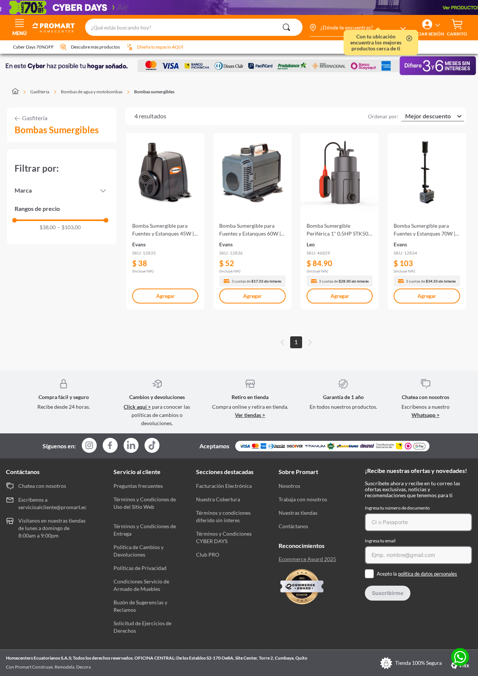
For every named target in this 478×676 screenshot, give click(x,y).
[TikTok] (152, 445)
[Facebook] (110, 446)
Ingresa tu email (380, 540)
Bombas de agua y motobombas (91, 91)
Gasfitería (39, 91)
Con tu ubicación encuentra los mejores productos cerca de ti (375, 43)
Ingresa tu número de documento (397, 508)
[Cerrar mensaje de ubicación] (409, 39)
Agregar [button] (165, 296)
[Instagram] (89, 446)
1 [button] (296, 342)
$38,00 (48, 227)
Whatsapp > (426, 415)
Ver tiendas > (250, 415)
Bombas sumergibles (154, 91)
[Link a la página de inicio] (19, 91)
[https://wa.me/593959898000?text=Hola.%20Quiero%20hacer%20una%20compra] (460, 657)
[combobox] (193, 28)
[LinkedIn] (131, 445)
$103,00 (69, 227)
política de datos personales (427, 574)
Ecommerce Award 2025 (307, 559)
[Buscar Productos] (286, 27)
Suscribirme (387, 593)
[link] (165, 218)
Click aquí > (137, 407)
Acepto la (417, 574)
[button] (357, 28)
